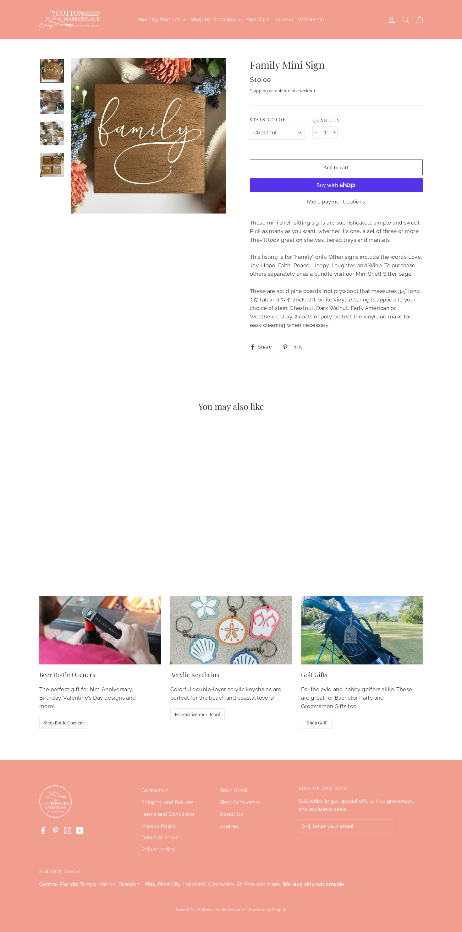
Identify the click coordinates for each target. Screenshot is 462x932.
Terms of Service (162, 838)
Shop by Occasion (214, 20)
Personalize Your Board (197, 714)
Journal (283, 20)
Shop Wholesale (240, 802)
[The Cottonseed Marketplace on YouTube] (80, 830)
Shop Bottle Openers (64, 723)
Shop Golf (317, 723)
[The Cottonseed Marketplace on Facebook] (43, 830)
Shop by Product (159, 20)
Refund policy (158, 850)
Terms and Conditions (168, 814)
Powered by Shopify (267, 910)
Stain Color (268, 119)
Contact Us (154, 791)
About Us (257, 20)
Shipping (259, 91)
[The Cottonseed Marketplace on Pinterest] (55, 830)
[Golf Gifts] (362, 630)
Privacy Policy (158, 826)
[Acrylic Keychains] (231, 630)
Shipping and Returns (167, 802)
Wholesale (311, 20)
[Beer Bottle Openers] (100, 630)
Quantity (326, 120)
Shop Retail (234, 791)
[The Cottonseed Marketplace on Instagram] (67, 830)
